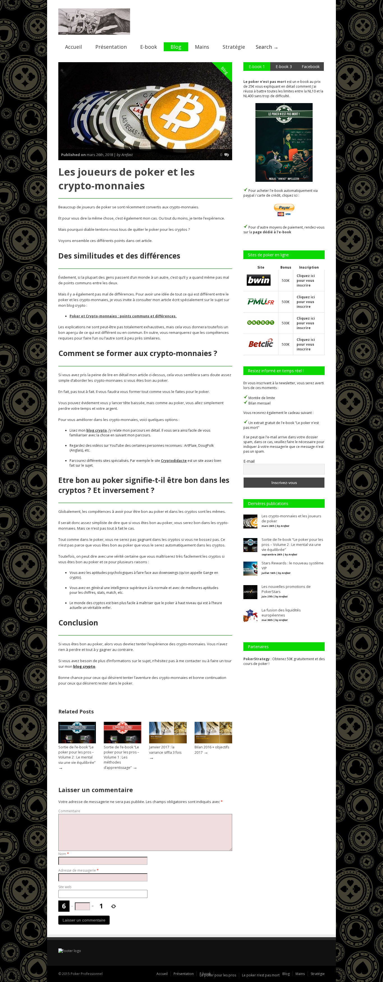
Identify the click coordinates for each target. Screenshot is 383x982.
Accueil (73, 46)
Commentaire (69, 811)
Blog (175, 46)
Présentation (111, 46)
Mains (202, 46)
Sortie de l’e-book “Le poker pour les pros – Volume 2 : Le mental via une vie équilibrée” (76, 755)
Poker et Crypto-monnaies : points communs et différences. (123, 316)
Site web (64, 887)
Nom (63, 853)
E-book (148, 46)
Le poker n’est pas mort (261, 975)
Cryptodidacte (174, 460)
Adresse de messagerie (78, 870)
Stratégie (234, 46)
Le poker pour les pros (218, 975)
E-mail (249, 461)
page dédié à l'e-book (272, 232)
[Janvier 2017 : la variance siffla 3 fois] (168, 742)
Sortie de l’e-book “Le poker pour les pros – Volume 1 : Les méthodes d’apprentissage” (121, 757)
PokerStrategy (256, 659)
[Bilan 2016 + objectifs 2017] (213, 742)
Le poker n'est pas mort (264, 81)
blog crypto (96, 430)
